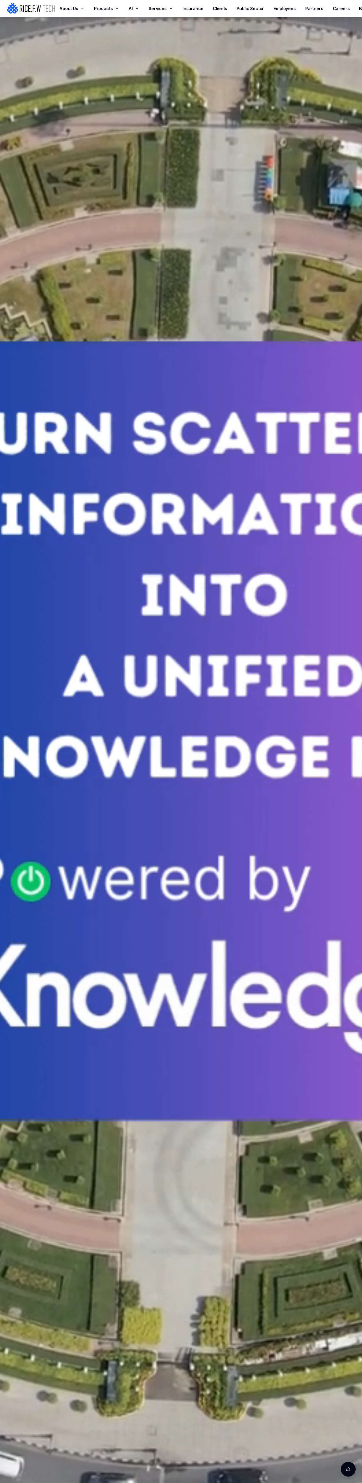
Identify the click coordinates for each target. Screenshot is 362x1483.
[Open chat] (348, 1469)
